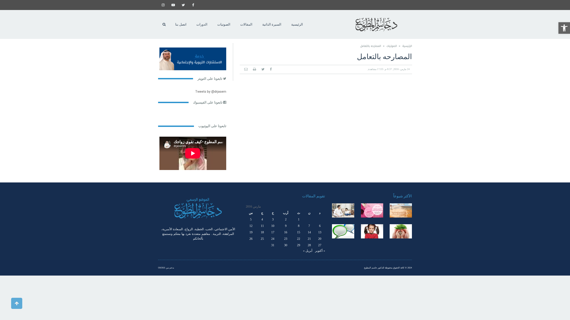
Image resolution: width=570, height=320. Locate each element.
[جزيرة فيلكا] (401, 210)
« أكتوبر (320, 250)
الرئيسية (407, 46)
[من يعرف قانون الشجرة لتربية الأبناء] (401, 231)
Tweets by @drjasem (210, 92)
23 (285, 238)
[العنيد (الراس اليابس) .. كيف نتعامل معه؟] (372, 231)
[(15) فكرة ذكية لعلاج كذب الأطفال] (343, 231)
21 (309, 238)
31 (272, 245)
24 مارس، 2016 (401, 69)
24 (272, 238)
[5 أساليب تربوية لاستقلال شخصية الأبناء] (343, 210)
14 (309, 232)
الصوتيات (392, 46)
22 (298, 238)
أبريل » (307, 250)
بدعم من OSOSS (166, 267)
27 (319, 245)
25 (262, 238)
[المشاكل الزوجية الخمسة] (372, 210)
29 (298, 245)
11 (262, 226)
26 (250, 238)
